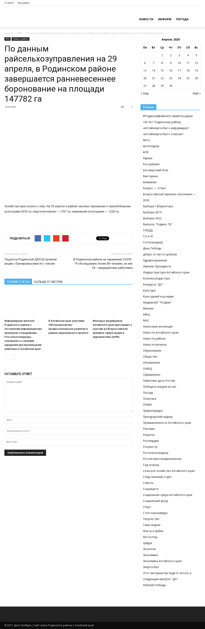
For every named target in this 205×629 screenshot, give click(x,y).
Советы (148, 483)
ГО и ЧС (148, 236)
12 (196, 63)
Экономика (150, 555)
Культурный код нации (158, 296)
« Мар (145, 93)
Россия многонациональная (162, 459)
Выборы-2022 (152, 218)
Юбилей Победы (154, 585)
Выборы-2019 (152, 212)
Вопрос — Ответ (154, 188)
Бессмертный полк (155, 170)
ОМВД (147, 368)
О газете (9, 2)
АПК (19, 33)
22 (162, 78)
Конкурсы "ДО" (153, 284)
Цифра (147, 543)
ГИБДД (148, 230)
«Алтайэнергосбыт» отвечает (163, 134)
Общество (150, 356)
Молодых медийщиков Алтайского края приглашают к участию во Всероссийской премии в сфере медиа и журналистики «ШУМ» (112, 328)
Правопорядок (153, 411)
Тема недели (151, 525)
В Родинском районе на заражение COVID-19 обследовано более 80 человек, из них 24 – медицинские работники (103, 264)
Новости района (20, 38)
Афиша (147, 158)
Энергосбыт (151, 567)
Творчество (151, 519)
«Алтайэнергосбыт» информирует (166, 128)
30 (170, 86)
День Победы (152, 248)
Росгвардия (151, 441)
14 (153, 70)
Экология (149, 549)
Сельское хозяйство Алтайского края (168, 471)
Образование (152, 350)
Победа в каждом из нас (159, 386)
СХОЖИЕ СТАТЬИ (18, 281)
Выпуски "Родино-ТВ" (158, 224)
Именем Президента (157, 266)
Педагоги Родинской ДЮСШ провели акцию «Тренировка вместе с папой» (30, 261)
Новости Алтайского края (160, 332)
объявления (151, 362)
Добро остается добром (160, 254)
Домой (8, 33)
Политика (149, 398)
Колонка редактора (156, 278)
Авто (146, 140)
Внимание (150, 182)
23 (170, 78)
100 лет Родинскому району (162, 122)
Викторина (150, 176)
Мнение (148, 308)
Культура (149, 290)
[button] (196, 19)
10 (179, 63)
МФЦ (146, 314)
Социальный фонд (155, 501)
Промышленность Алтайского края (167, 423)
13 (145, 70)
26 (196, 78)
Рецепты (149, 435)
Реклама (149, 429)
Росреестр (150, 447)
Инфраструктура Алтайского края (166, 272)
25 (188, 78)
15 (162, 70)
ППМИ (147, 405)
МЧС (146, 320)
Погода (182, 19)
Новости (146, 19)
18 (188, 70)
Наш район (24, 2)
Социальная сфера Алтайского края (167, 495)
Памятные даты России (159, 380)
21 (153, 78)
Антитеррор (151, 146)
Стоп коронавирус (155, 513)
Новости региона (155, 344)
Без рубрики (151, 164)
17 (179, 70)
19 (196, 70)
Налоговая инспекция (158, 326)
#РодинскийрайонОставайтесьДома (168, 116)
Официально (151, 374)
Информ (164, 19)
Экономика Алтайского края (162, 561)
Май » (197, 93)
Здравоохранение (155, 260)
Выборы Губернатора (158, 206)
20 (145, 78)
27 (145, 86)
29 (162, 86)
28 (153, 86)
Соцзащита (150, 489)
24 (179, 78)
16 (170, 70)
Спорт (147, 507)
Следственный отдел (157, 477)
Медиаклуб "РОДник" (157, 302)
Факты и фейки (153, 531)
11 (188, 63)
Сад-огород (151, 465)
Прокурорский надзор (158, 417)
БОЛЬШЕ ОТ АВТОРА (48, 281)
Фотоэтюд (150, 537)
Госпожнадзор (153, 242)
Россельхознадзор (155, 453)
